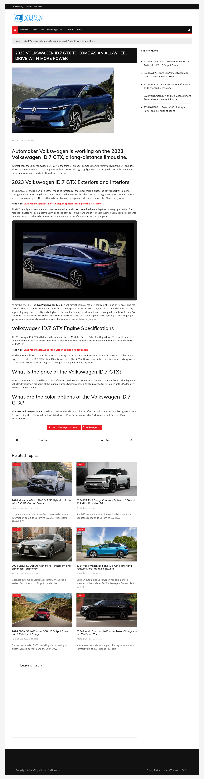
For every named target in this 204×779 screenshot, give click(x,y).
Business (24, 29)
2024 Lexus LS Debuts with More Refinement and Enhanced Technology (41, 567)
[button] (68, 290)
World (70, 29)
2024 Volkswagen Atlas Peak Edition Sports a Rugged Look (56, 349)
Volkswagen (91, 427)
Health (34, 29)
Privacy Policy (17, 7)
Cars (42, 29)
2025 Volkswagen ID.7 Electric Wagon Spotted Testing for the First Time (62, 203)
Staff (40, 7)
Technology (52, 29)
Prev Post (43, 440)
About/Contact (30, 7)
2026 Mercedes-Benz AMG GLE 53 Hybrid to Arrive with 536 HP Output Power (42, 502)
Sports (78, 29)
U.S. (62, 29)
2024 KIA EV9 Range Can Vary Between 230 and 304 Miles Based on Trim (105, 502)
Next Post (105, 440)
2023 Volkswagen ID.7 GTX (64, 427)
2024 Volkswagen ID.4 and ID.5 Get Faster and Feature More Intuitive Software (104, 567)
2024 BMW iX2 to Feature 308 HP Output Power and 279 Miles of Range (41, 633)
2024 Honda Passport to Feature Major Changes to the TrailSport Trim (106, 633)
